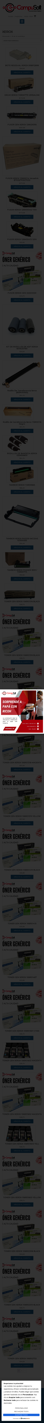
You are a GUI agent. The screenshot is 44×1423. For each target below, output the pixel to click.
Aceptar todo (21, 1415)
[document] (22, 711)
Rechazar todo (21, 1412)
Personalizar (21, 1408)
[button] (41, 692)
